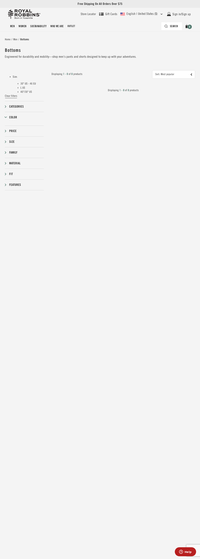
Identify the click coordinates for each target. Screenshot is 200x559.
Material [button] (15, 163)
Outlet (71, 26)
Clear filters (11, 96)
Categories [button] (16, 106)
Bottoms (24, 39)
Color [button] (13, 117)
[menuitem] (12, 26)
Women (22, 26)
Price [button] (13, 131)
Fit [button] (11, 174)
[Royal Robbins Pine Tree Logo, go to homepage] (24, 14)
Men (12, 26)
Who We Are (56, 26)
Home (8, 39)
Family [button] (13, 152)
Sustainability (38, 26)
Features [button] (15, 185)
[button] (187, 26)
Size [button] (11, 142)
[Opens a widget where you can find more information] (185, 552)
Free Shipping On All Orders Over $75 (100, 4)
